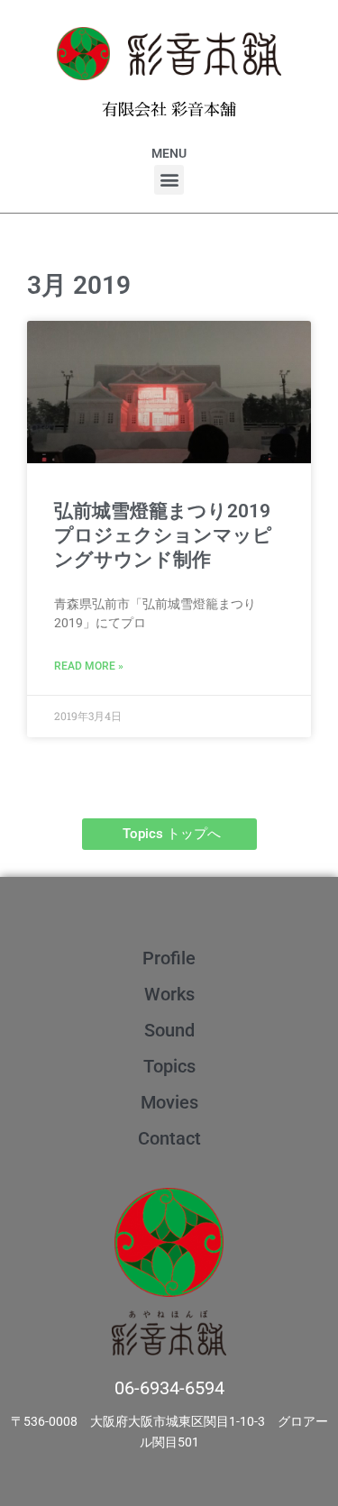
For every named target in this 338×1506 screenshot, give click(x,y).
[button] (169, 180)
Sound (169, 1030)
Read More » (88, 666)
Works (169, 994)
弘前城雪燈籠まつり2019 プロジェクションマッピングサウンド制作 (171, 535)
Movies (169, 1102)
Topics (169, 1066)
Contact (169, 1138)
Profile (169, 958)
